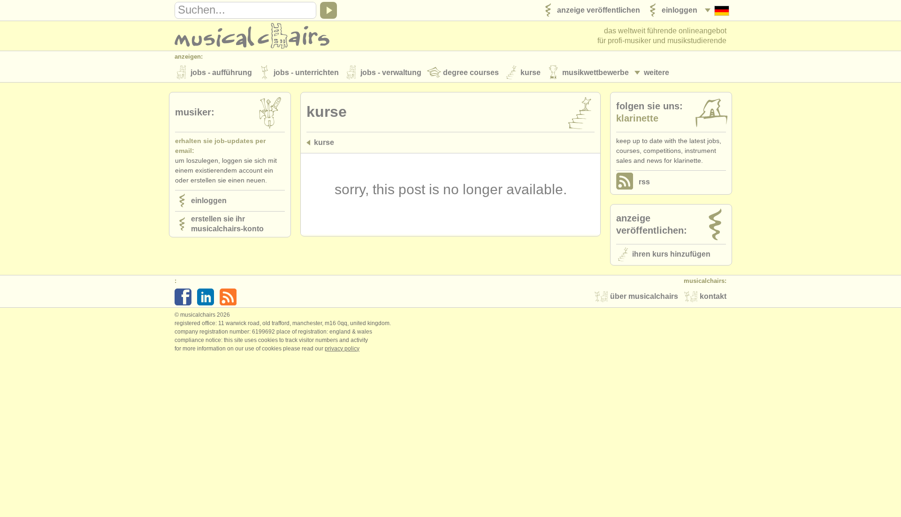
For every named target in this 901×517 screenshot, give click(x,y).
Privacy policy (342, 348)
